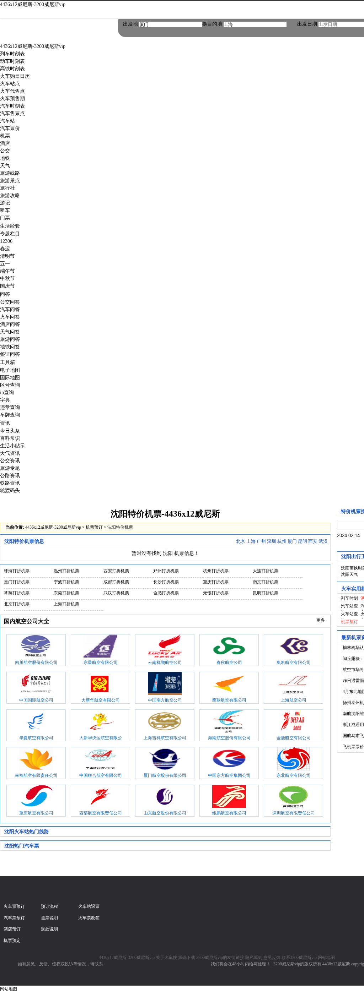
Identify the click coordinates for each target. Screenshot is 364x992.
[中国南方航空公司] (164, 684)
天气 (5, 165)
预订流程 (49, 906)
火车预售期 (12, 98)
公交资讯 (10, 460)
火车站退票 (89, 906)
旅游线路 (10, 173)
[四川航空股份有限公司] (36, 646)
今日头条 (10, 431)
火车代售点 (12, 91)
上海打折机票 (66, 603)
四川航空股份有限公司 (36, 662)
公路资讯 (10, 475)
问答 (5, 294)
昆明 (302, 541)
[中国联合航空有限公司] (100, 759)
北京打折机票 (17, 603)
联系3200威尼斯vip (299, 957)
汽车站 (7, 121)
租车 (5, 210)
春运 (5, 248)
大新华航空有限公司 (100, 700)
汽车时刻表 (12, 106)
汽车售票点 (12, 113)
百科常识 (10, 438)
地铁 (5, 158)
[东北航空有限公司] (293, 759)
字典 (5, 400)
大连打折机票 (265, 570)
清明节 (7, 256)
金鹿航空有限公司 (294, 737)
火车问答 (10, 317)
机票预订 (94, 527)
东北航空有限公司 (294, 775)
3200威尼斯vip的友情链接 (220, 957)
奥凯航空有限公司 (294, 662)
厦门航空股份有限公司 (165, 775)
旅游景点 (10, 180)
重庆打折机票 (216, 581)
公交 (5, 150)
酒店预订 (12, 929)
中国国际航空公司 (36, 700)
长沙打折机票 (166, 581)
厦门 (292, 541)
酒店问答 (10, 324)
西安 (312, 541)
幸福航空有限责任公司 (36, 775)
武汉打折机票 (116, 592)
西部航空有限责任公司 (100, 813)
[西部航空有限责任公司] (100, 797)
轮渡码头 (10, 490)
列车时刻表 (12, 53)
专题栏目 (10, 233)
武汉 (323, 541)
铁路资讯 (10, 483)
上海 (251, 541)
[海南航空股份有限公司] (229, 722)
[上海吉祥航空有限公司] (164, 722)
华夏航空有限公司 (36, 737)
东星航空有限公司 (101, 662)
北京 (240, 541)
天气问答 (10, 331)
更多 (320, 620)
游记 (5, 203)
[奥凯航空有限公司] (293, 646)
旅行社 (7, 188)
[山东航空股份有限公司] (164, 797)
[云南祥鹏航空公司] (164, 646)
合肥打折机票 (166, 592)
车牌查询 (10, 415)
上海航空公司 (293, 700)
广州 (261, 541)
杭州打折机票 (216, 570)
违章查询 (10, 407)
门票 (5, 217)
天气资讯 (10, 453)
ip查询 (7, 392)
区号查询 (10, 385)
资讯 (5, 423)
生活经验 (10, 226)
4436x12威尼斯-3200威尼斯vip (32, 4)
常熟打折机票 (17, 592)
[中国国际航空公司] (36, 684)
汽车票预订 (14, 917)
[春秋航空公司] (229, 646)
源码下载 (186, 957)
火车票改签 (89, 917)
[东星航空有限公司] (100, 646)
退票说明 (49, 917)
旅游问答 (10, 339)
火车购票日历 (15, 76)
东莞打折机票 (66, 592)
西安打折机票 (116, 570)
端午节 (7, 271)
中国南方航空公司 (165, 700)
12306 (6, 241)
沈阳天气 (349, 574)
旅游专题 (10, 468)
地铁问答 (10, 346)
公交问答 (10, 302)
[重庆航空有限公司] (36, 797)
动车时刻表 (12, 61)
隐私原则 (253, 957)
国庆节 (7, 286)
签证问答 (10, 354)
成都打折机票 (116, 581)
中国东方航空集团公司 (229, 775)
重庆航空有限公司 (36, 813)
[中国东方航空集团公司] (229, 759)
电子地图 (10, 370)
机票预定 (12, 940)
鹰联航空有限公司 (229, 700)
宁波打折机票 (66, 581)
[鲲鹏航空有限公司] (229, 797)
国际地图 (10, 377)
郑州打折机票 (166, 570)
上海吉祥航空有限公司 (165, 737)
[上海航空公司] (293, 684)
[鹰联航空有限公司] (229, 684)
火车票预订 (14, 906)
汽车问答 (10, 309)
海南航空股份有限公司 (229, 737)
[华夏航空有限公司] (36, 722)
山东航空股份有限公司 (165, 813)
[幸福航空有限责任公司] (36, 759)
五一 (5, 263)
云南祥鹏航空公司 (165, 662)
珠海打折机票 (17, 570)
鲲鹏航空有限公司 (229, 813)
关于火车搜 (166, 957)
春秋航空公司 (229, 662)
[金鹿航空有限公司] (293, 722)
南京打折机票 (265, 581)
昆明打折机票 (265, 592)
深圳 (271, 541)
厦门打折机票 (17, 581)
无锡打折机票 (216, 592)
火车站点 (10, 83)
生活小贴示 (12, 445)
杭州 (282, 541)
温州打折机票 (66, 570)
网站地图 (326, 957)
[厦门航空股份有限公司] (164, 759)
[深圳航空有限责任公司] (293, 797)
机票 (5, 135)
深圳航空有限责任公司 (293, 813)
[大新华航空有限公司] (100, 684)
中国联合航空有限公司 (100, 775)
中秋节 (7, 278)
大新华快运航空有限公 (100, 737)
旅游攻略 (10, 195)
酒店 (5, 143)
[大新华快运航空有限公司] (100, 722)
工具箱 (7, 362)
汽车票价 (10, 128)
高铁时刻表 (12, 68)
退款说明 (49, 929)
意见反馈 (271, 957)
